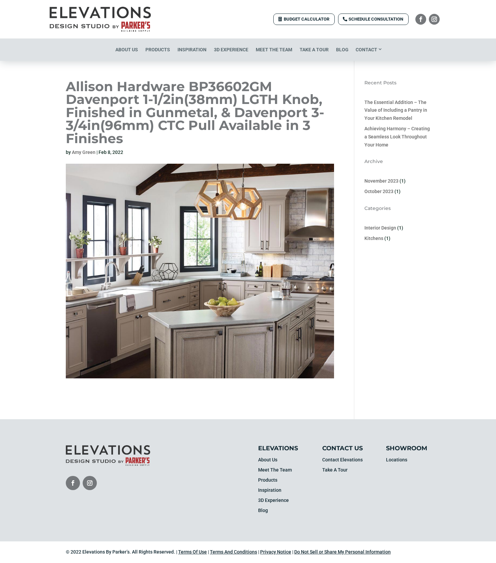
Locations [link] (396, 459)
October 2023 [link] (378, 191)
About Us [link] (126, 49)
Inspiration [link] (191, 49)
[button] (420, 19)
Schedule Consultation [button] (376, 19)
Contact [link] (366, 49)
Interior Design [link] (380, 228)
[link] (100, 30)
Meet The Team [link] (274, 49)
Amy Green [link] (83, 152)
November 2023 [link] (381, 181)
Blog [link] (342, 49)
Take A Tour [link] (314, 49)
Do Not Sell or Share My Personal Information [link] (342, 552)
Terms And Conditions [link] (233, 552)
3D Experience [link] (231, 49)
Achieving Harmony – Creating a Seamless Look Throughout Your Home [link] (397, 137)
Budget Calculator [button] (306, 19)
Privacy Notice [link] (275, 552)
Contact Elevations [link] (342, 459)
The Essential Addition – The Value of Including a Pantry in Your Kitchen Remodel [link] (395, 110)
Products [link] (157, 49)
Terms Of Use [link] (192, 552)
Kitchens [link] (373, 238)
